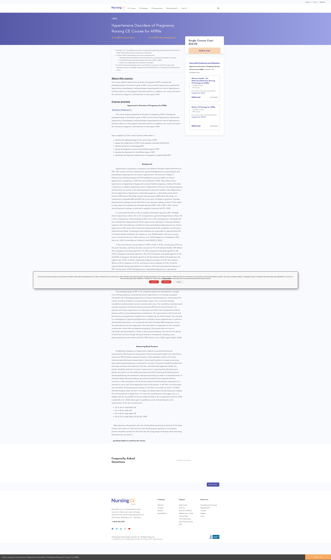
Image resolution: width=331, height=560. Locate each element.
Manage (179, 282)
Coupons (160, 508)
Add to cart (196, 97)
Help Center (183, 505)
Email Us (182, 508)
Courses (203, 511)
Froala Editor (187, 460)
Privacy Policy (183, 516)
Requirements (205, 508)
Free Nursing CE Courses (208, 505)
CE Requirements (157, 8)
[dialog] (165, 280)
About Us (161, 505)
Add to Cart (204, 50)
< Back (114, 18)
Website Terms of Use (186, 513)
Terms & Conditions (185, 511)
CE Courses (132, 8)
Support (307, 2)
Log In (315, 2)
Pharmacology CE (172, 8)
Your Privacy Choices (186, 522)
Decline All (166, 282)
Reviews (160, 511)
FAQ (180, 524)
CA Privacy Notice (185, 519)
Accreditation (162, 513)
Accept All (154, 282)
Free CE (184, 8)
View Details (214, 97)
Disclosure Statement (121, 110)
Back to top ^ (213, 484)
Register (322, 2)
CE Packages (143, 8)
